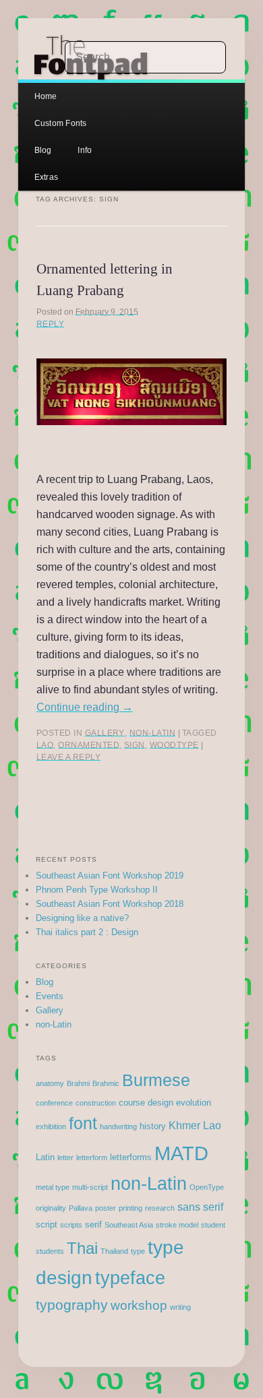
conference (54, 1103)
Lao (44, 745)
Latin (45, 1157)
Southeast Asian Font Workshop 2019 (109, 875)
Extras (46, 177)
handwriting (118, 1126)
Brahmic (105, 1083)
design (160, 1103)
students (50, 1251)
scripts (71, 1225)
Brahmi (78, 1083)
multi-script (90, 1187)
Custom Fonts (60, 123)
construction (96, 1103)
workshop (139, 1305)
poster (105, 1208)
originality (51, 1208)
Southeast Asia (129, 1225)
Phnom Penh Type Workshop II (97, 890)
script (46, 1224)
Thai (82, 1248)
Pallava (80, 1208)
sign (134, 745)
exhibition (51, 1126)
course (132, 1103)
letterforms (131, 1157)
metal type (52, 1187)
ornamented (88, 745)
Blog (43, 150)
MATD (181, 1153)
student (213, 1225)
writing (180, 1307)
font (83, 1123)
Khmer (184, 1125)
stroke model (177, 1225)
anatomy (50, 1083)
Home (45, 96)
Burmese (156, 1080)
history (153, 1126)
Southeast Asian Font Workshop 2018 (109, 904)
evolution (193, 1103)
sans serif (200, 1207)
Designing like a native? (82, 918)
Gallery (105, 733)
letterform (91, 1157)
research (160, 1208)
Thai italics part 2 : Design (87, 932)
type (138, 1251)
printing (130, 1208)
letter (65, 1157)
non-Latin (152, 733)
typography (72, 1304)
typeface (130, 1277)
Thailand (114, 1251)
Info (85, 150)
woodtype (174, 745)
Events (49, 996)
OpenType (206, 1187)
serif (93, 1224)
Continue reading (84, 707)
